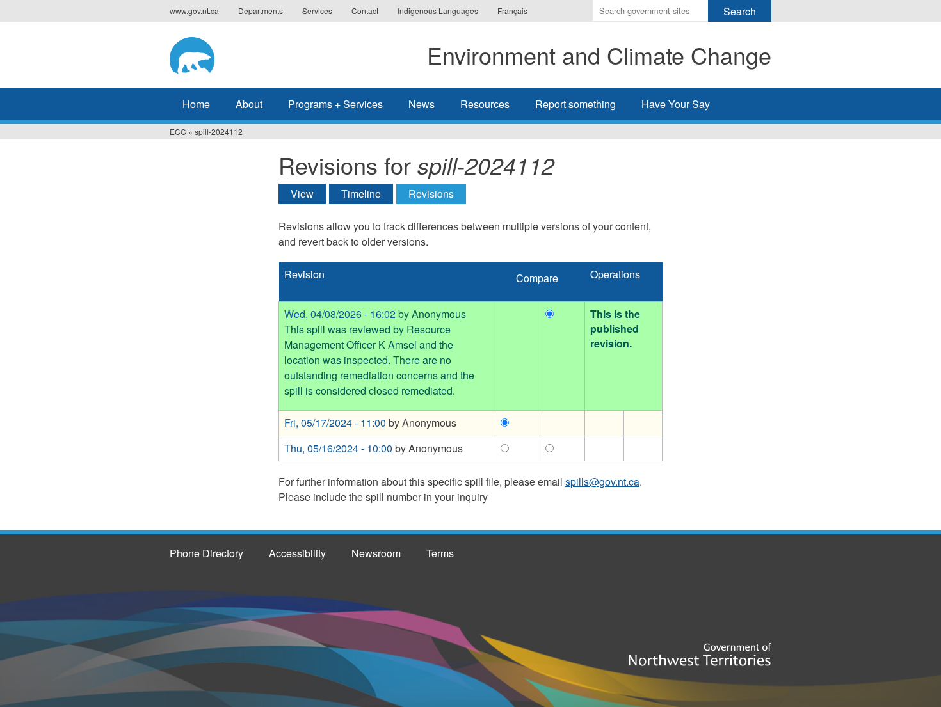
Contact (364, 10)
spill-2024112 (219, 131)
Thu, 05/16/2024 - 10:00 (338, 448)
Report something (575, 104)
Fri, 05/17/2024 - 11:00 (335, 422)
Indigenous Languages (438, 10)
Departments (260, 10)
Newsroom (376, 553)
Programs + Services (335, 104)
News (421, 104)
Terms (440, 553)
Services (317, 10)
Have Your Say (675, 104)
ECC (178, 131)
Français (512, 10)
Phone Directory (206, 553)
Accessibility (297, 553)
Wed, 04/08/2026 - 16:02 (340, 313)
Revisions (437, 193)
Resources (485, 104)
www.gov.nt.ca (194, 10)
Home (196, 104)
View (302, 193)
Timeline (361, 193)
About (249, 104)
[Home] (204, 53)
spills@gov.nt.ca (602, 481)
